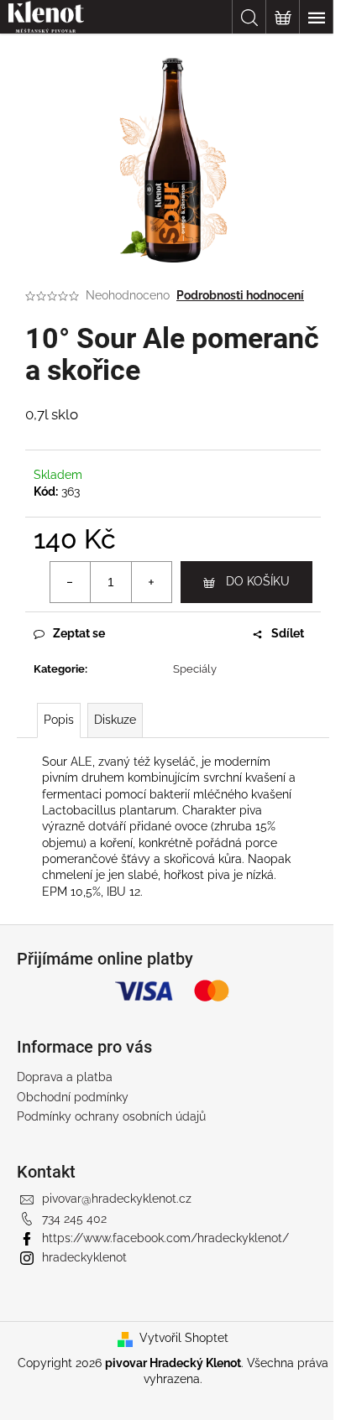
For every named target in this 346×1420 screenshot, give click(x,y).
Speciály (195, 669)
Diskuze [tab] (115, 719)
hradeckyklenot (84, 1257)
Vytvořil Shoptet (183, 1338)
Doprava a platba (65, 1077)
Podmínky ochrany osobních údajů (111, 1116)
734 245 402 (74, 1218)
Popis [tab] (59, 719)
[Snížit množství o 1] (70, 582)
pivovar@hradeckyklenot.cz (116, 1198)
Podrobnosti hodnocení (240, 295)
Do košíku (258, 581)
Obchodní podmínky (72, 1097)
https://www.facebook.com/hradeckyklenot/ (165, 1238)
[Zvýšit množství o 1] (151, 582)
